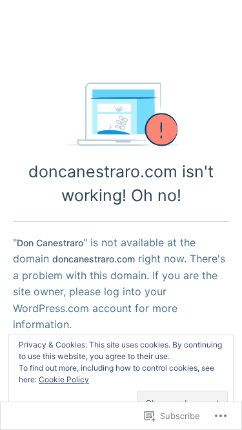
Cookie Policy (64, 379)
